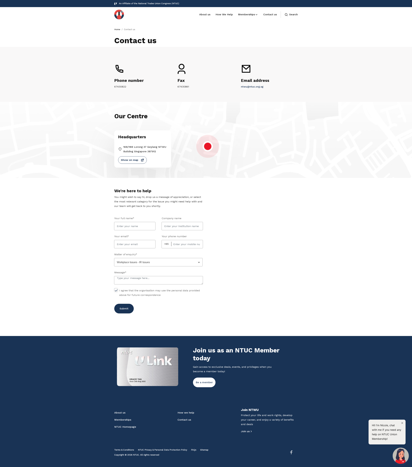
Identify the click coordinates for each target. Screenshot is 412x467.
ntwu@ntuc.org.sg (252, 86)
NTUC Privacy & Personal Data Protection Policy (162, 450)
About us (119, 412)
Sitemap (204, 450)
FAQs (193, 450)
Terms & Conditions (124, 450)
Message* (120, 272)
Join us (245, 431)
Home (117, 29)
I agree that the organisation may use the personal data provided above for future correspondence (159, 293)
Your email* (121, 236)
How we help (186, 412)
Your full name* (124, 218)
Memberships (122, 419)
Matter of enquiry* (125, 254)
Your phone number (174, 236)
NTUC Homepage (125, 426)
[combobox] (158, 262)
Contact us (184, 419)
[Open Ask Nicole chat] (401, 456)
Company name (171, 218)
